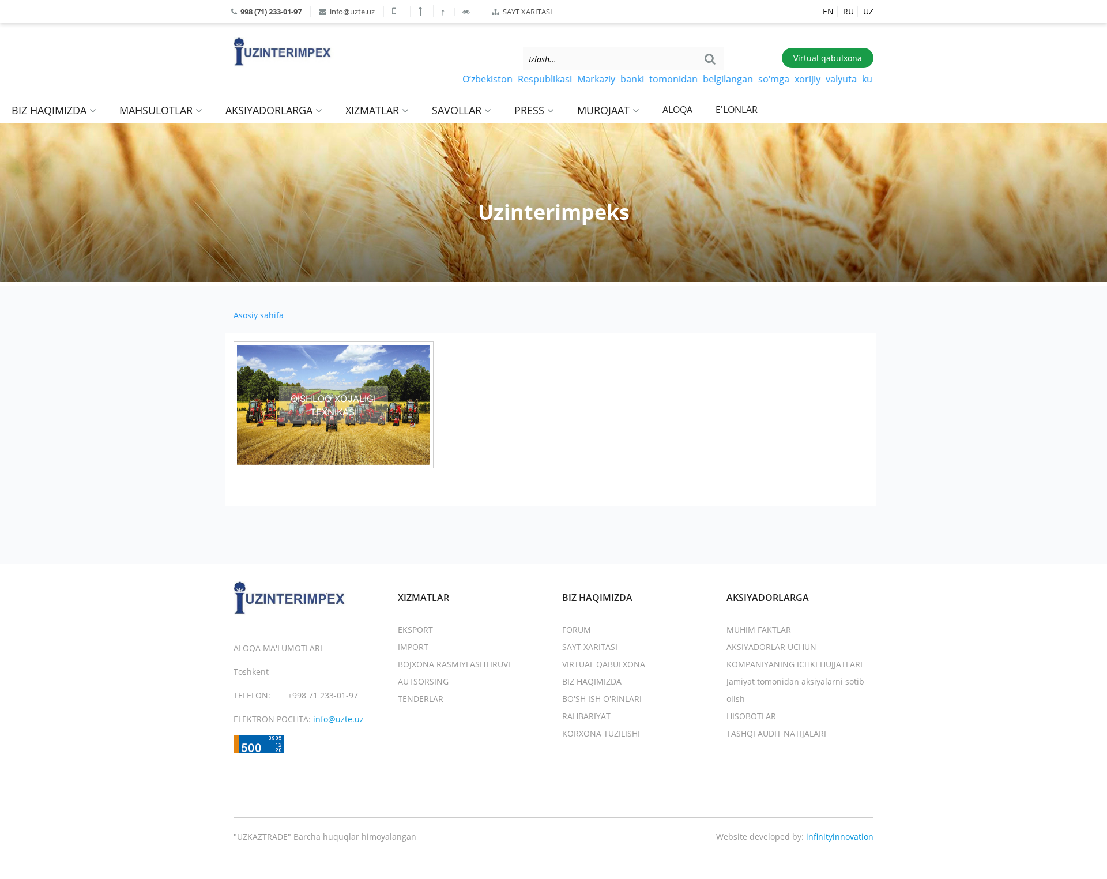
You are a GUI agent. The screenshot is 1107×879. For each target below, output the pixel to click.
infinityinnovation (839, 836)
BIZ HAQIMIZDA (50, 110)
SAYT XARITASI (526, 11)
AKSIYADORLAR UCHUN (771, 646)
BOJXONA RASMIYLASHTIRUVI (454, 664)
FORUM (576, 629)
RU (848, 11)
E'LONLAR (737, 109)
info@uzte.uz (351, 11)
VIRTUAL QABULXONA (603, 664)
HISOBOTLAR (751, 716)
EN (828, 11)
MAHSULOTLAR (157, 110)
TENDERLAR (420, 698)
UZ (868, 11)
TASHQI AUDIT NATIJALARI (776, 733)
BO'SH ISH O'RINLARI (602, 698)
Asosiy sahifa (259, 315)
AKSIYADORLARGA (270, 110)
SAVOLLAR (458, 110)
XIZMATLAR (373, 110)
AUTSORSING (423, 681)
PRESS (530, 110)
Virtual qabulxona (827, 57)
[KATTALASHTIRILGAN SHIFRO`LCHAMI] (422, 11)
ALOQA (677, 109)
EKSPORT (415, 629)
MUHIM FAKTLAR (758, 629)
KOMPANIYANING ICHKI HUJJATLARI (794, 664)
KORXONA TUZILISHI (601, 733)
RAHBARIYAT (586, 716)
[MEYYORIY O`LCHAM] (444, 12)
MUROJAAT (604, 110)
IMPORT (413, 646)
